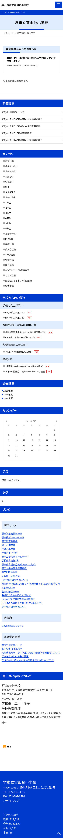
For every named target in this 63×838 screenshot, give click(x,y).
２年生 (8, 207)
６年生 (8, 228)
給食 (7, 187)
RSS (8, 746)
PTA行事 (9, 238)
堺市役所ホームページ (13, 537)
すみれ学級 (10, 197)
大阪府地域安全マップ (12, 626)
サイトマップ (12, 801)
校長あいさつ (11, 166)
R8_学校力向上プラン (18, 312)
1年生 (8, 202)
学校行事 (9, 244)
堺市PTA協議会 (9, 572)
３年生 (8, 212)
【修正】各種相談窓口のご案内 (21, 351)
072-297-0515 (17, 792)
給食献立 (9, 285)
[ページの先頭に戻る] (58, 834)
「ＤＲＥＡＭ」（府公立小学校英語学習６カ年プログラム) (28, 660)
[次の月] (56, 420)
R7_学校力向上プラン (18, 317)
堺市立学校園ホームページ (15, 556)
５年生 (8, 223)
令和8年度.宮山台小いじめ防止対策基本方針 (28, 332)
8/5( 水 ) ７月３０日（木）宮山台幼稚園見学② (22, 119)
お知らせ (9, 176)
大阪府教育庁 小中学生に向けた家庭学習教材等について (31, 652)
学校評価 (9, 259)
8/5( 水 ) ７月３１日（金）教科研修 (16, 133)
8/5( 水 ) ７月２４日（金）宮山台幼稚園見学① (22, 140)
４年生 (8, 218)
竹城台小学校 (8, 549)
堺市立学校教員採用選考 (14, 568)
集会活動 (9, 265)
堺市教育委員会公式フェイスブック (19, 564)
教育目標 (9, 161)
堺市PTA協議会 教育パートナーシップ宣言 (28, 371)
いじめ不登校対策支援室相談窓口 (18, 599)
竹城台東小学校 (10, 552)
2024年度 (8, 398)
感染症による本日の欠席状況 (18, 280)
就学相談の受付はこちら (14, 606)
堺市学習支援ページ (12, 533)
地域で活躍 (10, 275)
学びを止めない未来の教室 (15, 656)
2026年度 (8, 390)
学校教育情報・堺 (10, 560)
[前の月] (6, 420)
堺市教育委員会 (10, 541)
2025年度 (8, 394)
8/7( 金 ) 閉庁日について (13, 112)
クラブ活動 (10, 254)
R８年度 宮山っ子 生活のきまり (22, 337)
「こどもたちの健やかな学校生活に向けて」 (22, 602)
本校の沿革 (10, 171)
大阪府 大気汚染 (11, 576)
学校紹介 (9, 181)
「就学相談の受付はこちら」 (15, 579)
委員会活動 (10, 249)
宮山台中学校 (8, 545)
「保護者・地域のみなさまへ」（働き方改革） (27, 366)
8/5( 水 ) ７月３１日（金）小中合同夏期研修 (21, 126)
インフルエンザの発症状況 (17, 270)
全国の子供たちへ (10, 591)
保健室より (10, 192)
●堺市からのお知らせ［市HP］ (16, 595)
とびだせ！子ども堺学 (12, 648)
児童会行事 (10, 233)
